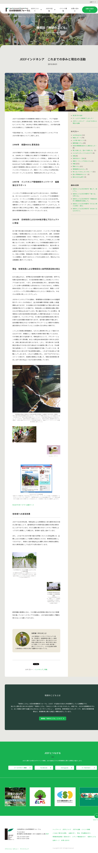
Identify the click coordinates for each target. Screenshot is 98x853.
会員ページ (93, 2)
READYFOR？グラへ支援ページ (23, 505)
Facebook (43, 768)
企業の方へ (72, 833)
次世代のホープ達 (78, 158)
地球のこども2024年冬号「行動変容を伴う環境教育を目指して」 (85, 200)
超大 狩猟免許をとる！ (80, 174)
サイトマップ (24, 849)
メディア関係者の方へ (79, 837)
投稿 (74, 156)
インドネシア (32, 16)
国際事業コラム (78, 143)
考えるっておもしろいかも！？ (82, 172)
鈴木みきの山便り (78, 177)
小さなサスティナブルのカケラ (82, 153)
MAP (47, 834)
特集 (38, 16)
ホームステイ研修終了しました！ (83, 118)
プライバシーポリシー (12, 849)
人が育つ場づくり (78, 140)
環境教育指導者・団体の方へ (62, 837)
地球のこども (92, 837)
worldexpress (77, 135)
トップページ (7, 16)
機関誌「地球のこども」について (51, 718)
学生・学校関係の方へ (84, 833)
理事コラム (76, 166)
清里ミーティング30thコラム (82, 161)
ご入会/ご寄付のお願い (60, 833)
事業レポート (77, 138)
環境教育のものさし (79, 169)
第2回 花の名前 (77, 115)
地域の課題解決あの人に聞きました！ (85, 146)
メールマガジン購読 (20, 768)
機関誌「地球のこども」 (20, 16)
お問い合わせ (65, 840)
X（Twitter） (86, 768)
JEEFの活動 (76, 829)
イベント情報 (86, 829)
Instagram (64, 768)
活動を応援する (90, 10)
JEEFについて (66, 829)
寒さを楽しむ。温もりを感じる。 (83, 150)
